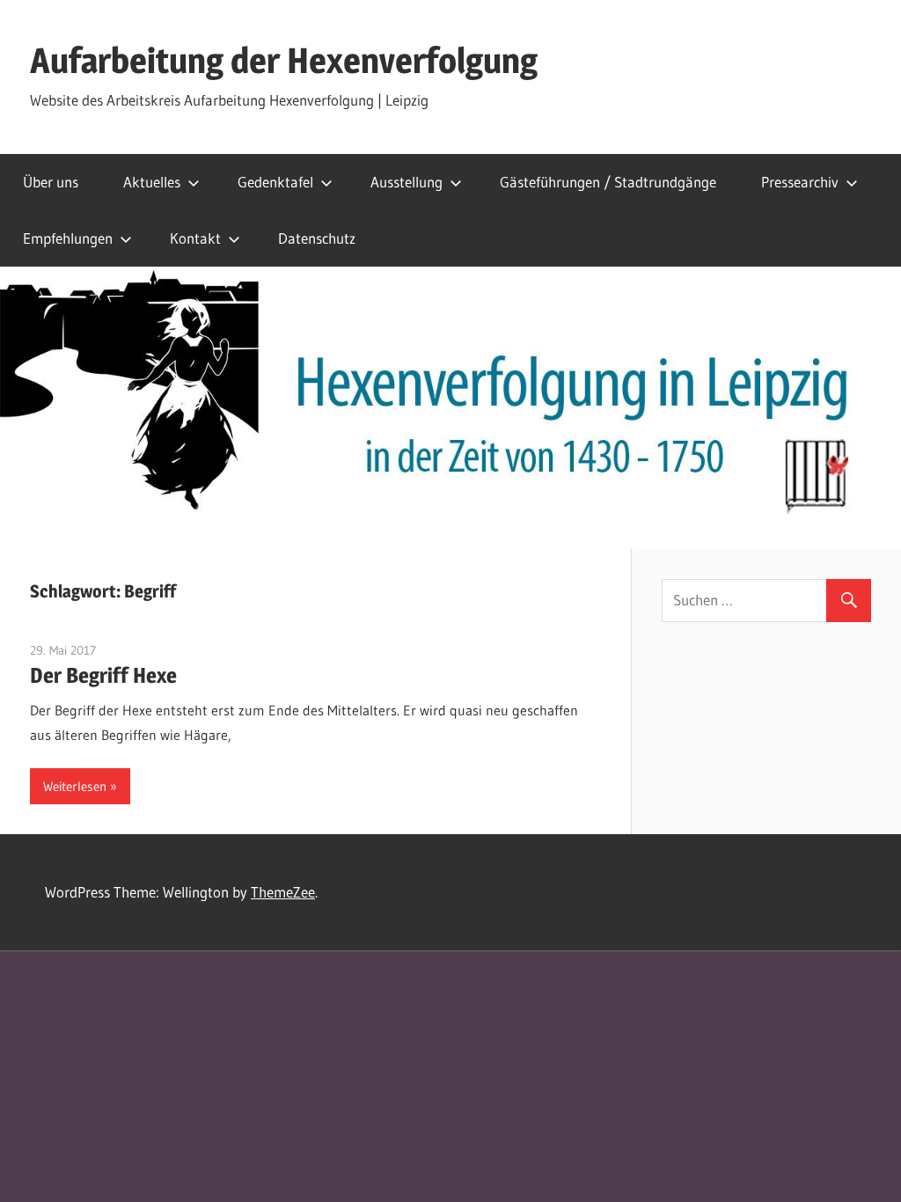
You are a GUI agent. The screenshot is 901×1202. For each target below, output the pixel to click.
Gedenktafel (275, 181)
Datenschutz (316, 238)
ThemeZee (283, 892)
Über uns (50, 181)
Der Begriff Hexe (103, 675)
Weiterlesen (74, 786)
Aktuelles (151, 181)
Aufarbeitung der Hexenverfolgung (284, 60)
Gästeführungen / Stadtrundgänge (608, 181)
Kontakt (195, 238)
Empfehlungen (68, 238)
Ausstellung (406, 181)
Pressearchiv (800, 181)
